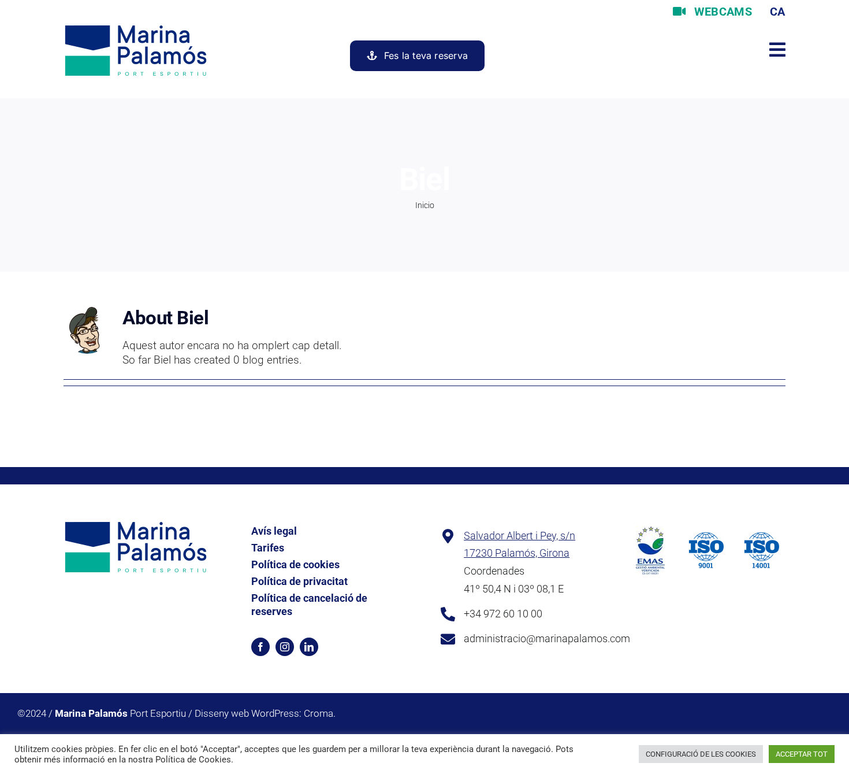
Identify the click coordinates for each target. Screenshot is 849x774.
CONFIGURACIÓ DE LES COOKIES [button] (701, 754)
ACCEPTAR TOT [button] (802, 754)
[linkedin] (309, 647)
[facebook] (260, 647)
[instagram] (284, 647)
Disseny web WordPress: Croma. (265, 713)
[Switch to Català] (776, 11)
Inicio (424, 205)
